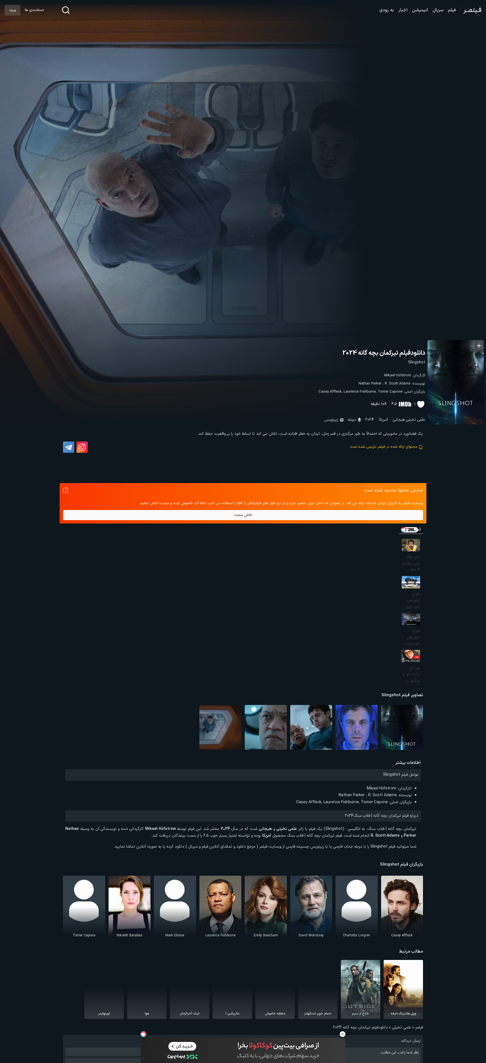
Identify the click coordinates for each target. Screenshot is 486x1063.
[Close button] (342, 1034)
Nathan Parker (370, 383)
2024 (369, 420)
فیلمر (419, 1027)
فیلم (452, 10)
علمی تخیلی (415, 420)
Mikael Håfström (397, 375)
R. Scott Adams (398, 383)
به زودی (386, 10)
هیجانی (399, 420)
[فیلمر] (471, 10)
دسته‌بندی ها (34, 10)
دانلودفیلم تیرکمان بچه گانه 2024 (383, 353)
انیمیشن (420, 10)
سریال (438, 10)
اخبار (403, 10)
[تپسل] (143, 1034)
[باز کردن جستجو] (66, 10)
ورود (12, 10)
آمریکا (383, 420)
